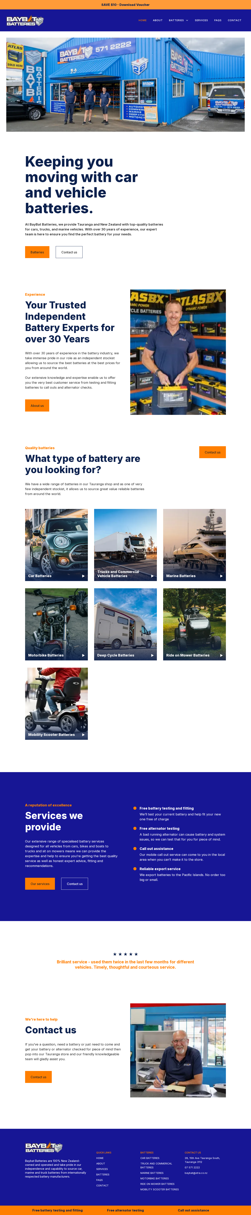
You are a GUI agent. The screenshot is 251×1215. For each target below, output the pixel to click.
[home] (25, 20)
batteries (102, 1174)
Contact (235, 20)
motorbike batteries (154, 1178)
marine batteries (152, 1172)
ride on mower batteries (157, 1183)
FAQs (218, 20)
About (158, 20)
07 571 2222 (192, 1167)
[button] (179, 20)
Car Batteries (149, 1158)
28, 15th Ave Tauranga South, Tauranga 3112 (202, 1160)
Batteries (37, 252)
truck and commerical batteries (156, 1165)
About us (37, 406)
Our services (40, 884)
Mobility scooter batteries (159, 1189)
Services (201, 20)
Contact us (69, 252)
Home (143, 20)
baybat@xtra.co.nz (196, 1172)
